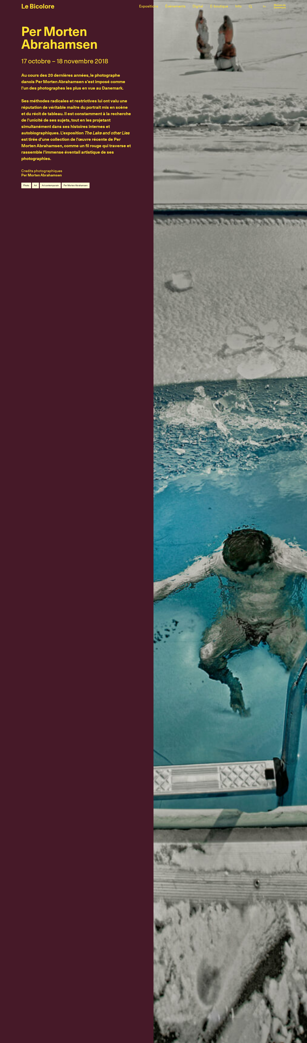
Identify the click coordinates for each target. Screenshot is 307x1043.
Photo (26, 185)
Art (35, 185)
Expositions (148, 6)
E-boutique (219, 6)
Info (238, 6)
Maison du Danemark (280, 6)
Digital (198, 6)
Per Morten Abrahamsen (41, 175)
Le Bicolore (37, 6)
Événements (175, 6)
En (264, 6)
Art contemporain (50, 185)
